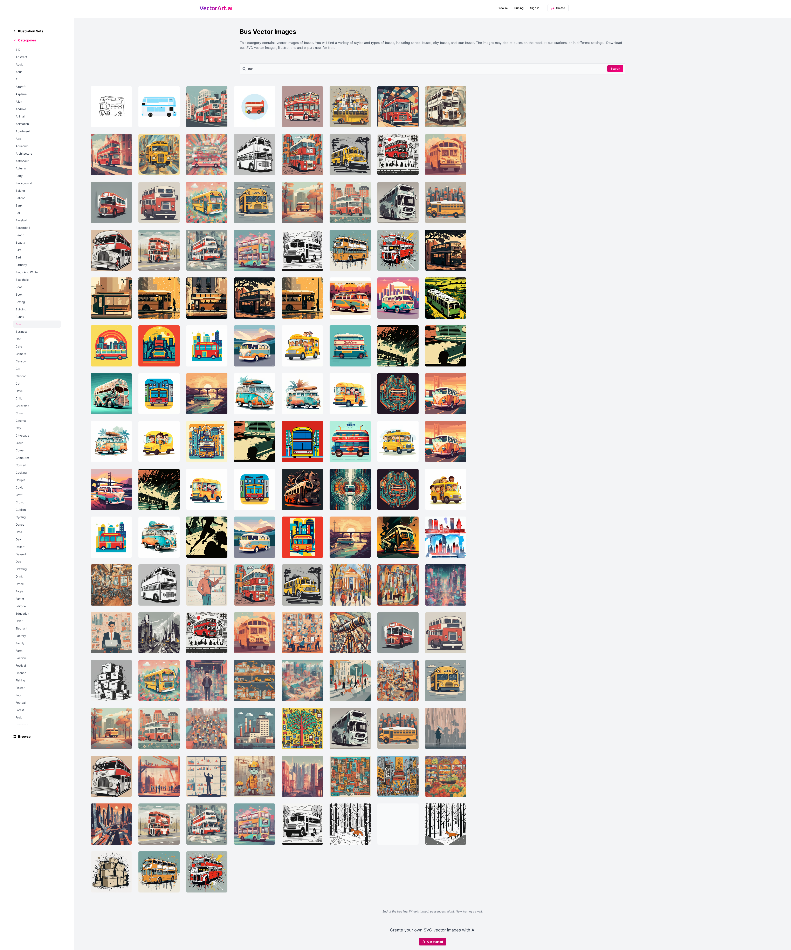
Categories (27, 40)
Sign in (534, 8)
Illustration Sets (30, 31)
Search (615, 68)
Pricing (519, 8)
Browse (502, 8)
